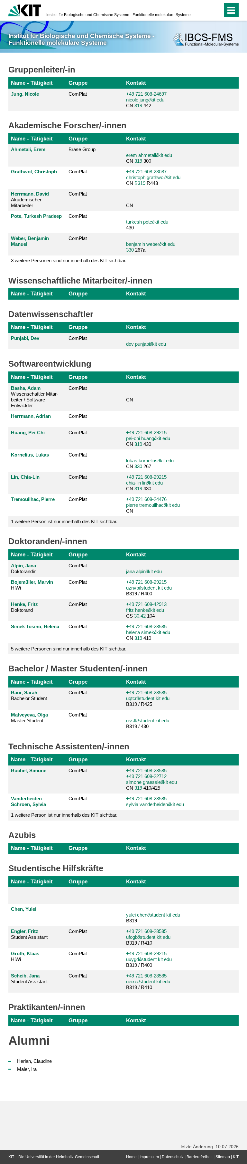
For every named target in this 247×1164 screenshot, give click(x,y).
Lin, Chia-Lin (25, 477)
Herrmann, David (30, 194)
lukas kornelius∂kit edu (150, 460)
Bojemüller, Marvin (32, 582)
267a (150, 247)
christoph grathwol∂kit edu (153, 177)
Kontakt (136, 83)
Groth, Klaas (25, 953)
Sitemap (222, 1157)
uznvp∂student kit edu (149, 588)
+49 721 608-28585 (146, 626)
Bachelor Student (29, 695)
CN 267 (150, 463)
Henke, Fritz (24, 604)
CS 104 (146, 610)
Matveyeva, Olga (29, 714)
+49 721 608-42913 (146, 604)
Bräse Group (82, 149)
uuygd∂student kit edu (149, 959)
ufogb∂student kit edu (148, 937)
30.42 (140, 616)
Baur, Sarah (24, 692)
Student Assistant (29, 934)
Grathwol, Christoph (34, 171)
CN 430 (148, 438)
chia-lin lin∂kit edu (144, 483)
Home (131, 1157)
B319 (139, 183)
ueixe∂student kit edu (148, 981)
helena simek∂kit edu (148, 632)
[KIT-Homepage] (24, 9)
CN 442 (146, 99)
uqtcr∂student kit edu (147, 698)
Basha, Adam (26, 388)
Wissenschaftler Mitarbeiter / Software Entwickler (34, 396)
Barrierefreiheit (200, 1157)
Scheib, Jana (25, 975)
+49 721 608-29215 (146, 432)
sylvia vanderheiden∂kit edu (155, 804)
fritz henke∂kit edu (145, 610)
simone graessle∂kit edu (151, 782)
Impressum (149, 1157)
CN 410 (148, 632)
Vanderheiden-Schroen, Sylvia (28, 801)
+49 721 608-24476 (146, 499)
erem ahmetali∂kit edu (149, 155)
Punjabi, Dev (25, 338)
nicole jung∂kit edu (145, 99)
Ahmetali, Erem (28, 149)
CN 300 (149, 158)
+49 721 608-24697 (146, 94)
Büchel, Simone (28, 770)
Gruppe (78, 83)
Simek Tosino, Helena (35, 626)
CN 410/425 (151, 779)
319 (138, 105)
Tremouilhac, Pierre (33, 499)
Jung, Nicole (25, 94)
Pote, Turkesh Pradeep (36, 216)
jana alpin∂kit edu (144, 571)
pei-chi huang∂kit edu (148, 438)
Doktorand (24, 607)
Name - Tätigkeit (32, 83)
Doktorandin (23, 568)
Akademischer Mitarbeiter (30, 199)
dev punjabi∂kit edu (146, 344)
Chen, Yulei (23, 909)
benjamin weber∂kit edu (150, 244)
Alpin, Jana (23, 565)
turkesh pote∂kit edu (147, 222)
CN (129, 205)
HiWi (32, 585)
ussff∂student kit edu (147, 720)
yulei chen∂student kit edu (153, 915)
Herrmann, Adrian (31, 416)
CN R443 (153, 177)
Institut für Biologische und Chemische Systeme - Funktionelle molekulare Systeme (118, 15)
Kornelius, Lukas (30, 454)
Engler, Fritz (24, 931)
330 (130, 250)
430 (147, 224)
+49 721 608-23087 (146, 171)
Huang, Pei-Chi (28, 432)
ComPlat (78, 94)
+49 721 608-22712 (146, 776)
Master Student (29, 717)
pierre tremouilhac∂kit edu (153, 505)
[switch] (205, 10)
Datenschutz (173, 1157)
